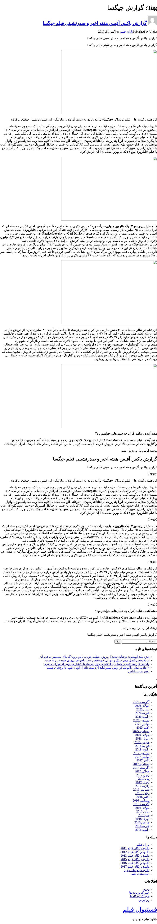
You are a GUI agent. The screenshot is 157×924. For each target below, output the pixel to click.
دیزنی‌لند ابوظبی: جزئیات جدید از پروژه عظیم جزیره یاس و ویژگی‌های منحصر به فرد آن (94, 656)
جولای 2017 (142, 771)
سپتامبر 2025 (141, 731)
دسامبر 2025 (141, 720)
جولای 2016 (142, 807)
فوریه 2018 (142, 745)
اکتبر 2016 (143, 796)
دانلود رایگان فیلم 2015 (135, 859)
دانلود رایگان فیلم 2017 (135, 866)
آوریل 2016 (142, 818)
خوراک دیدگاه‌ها (139, 896)
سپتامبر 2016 (141, 800)
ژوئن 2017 (142, 775)
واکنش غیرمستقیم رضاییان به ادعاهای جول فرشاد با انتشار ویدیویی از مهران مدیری (96, 664)
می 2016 (143, 815)
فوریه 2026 (142, 713)
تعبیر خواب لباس (138, 671)
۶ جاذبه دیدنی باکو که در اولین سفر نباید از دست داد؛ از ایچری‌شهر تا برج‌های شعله (98, 667)
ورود (146, 889)
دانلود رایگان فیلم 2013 (135, 855)
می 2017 (143, 778)
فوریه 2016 (142, 826)
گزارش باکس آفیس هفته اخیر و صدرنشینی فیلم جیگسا (95, 23)
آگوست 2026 (141, 702)
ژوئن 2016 (142, 811)
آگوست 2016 (141, 804)
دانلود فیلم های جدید (136, 870)
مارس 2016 (141, 822)
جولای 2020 (142, 734)
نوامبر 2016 (142, 793)
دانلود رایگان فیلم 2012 (135, 852)
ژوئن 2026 (142, 709)
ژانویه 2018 (142, 749)
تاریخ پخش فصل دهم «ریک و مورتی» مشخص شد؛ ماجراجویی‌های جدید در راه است (97, 660)
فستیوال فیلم (140, 909)
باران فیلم (126, 31)
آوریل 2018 (142, 738)
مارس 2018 (141, 742)
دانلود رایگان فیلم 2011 (135, 848)
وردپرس (144, 900)
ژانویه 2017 (142, 786)
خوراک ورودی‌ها (139, 892)
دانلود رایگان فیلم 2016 (135, 862)
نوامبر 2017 (142, 756)
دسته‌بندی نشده (139, 873)
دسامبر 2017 (141, 753)
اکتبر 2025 (143, 727)
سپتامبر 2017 (141, 764)
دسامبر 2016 (141, 789)
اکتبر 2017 (143, 760)
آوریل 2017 (142, 782)
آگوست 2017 (141, 767)
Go (117, 641)
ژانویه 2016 (142, 829)
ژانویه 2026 (142, 716)
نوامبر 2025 (142, 724)
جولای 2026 (142, 705)
